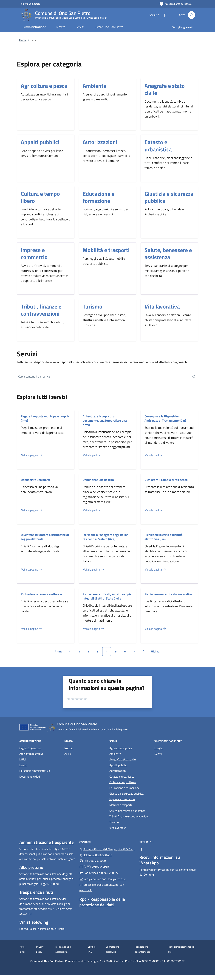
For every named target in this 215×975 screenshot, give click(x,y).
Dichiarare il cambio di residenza (166, 479)
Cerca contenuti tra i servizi (34, 376)
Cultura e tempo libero (40, 197)
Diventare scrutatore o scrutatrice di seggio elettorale (45, 536)
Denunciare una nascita (98, 479)
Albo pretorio (31, 867)
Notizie (68, 748)
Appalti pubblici (40, 142)
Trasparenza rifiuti (36, 892)
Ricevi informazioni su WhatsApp (159, 860)
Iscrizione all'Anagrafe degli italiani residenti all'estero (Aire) (106, 536)
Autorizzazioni (100, 142)
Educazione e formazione (98, 197)
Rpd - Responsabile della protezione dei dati (102, 902)
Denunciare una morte (36, 479)
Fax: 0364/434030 (94, 861)
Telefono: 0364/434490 (97, 855)
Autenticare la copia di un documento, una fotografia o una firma (105, 420)
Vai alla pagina (30, 455)
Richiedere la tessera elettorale (41, 594)
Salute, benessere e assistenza (168, 253)
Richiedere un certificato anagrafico (168, 594)
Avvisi (67, 754)
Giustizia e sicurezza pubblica (168, 197)
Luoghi (158, 748)
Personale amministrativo (34, 771)
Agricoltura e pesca (44, 85)
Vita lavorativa (162, 306)
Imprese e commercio (34, 253)
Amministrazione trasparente (46, 842)
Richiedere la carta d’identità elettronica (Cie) (163, 536)
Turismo (92, 306)
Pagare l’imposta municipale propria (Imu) (45, 418)
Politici (23, 765)
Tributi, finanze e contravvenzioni (41, 310)
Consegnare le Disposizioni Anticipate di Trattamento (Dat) (165, 418)
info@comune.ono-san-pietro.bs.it (104, 879)
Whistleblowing (33, 922)
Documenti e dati (29, 776)
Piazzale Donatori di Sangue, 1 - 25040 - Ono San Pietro (109, 849)
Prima (59, 652)
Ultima (156, 652)
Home (22, 40)
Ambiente (94, 85)
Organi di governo (30, 748)
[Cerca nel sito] (191, 15)
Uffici (22, 759)
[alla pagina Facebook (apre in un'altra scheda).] (163, 14)
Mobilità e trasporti (106, 250)
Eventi (158, 754)
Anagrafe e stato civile (164, 89)
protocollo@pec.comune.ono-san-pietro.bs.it (102, 887)
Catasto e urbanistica (158, 145)
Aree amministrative (31, 754)
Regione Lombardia (30, 4)
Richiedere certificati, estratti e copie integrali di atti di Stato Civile (107, 596)
